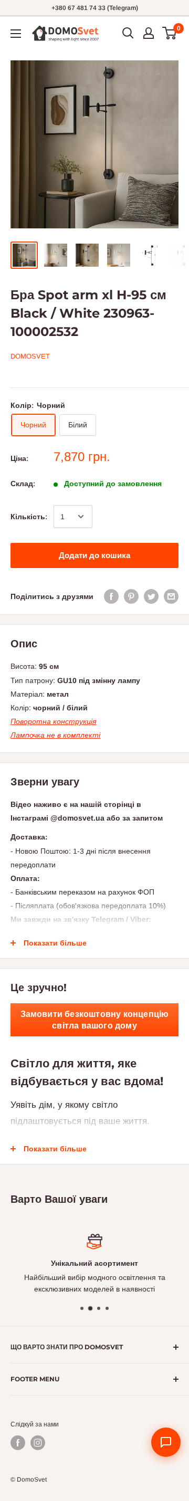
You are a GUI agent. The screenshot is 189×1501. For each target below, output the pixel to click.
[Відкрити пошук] (128, 33)
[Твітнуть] (151, 596)
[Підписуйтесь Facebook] (17, 1442)
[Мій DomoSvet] (148, 33)
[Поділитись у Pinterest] (131, 596)
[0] (169, 33)
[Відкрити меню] (15, 33)
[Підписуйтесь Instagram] (37, 1442)
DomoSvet (30, 356)
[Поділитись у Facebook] (111, 596)
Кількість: (28, 516)
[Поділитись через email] (171, 596)
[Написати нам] (166, 1442)
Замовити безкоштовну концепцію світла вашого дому (94, 1020)
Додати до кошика (94, 555)
